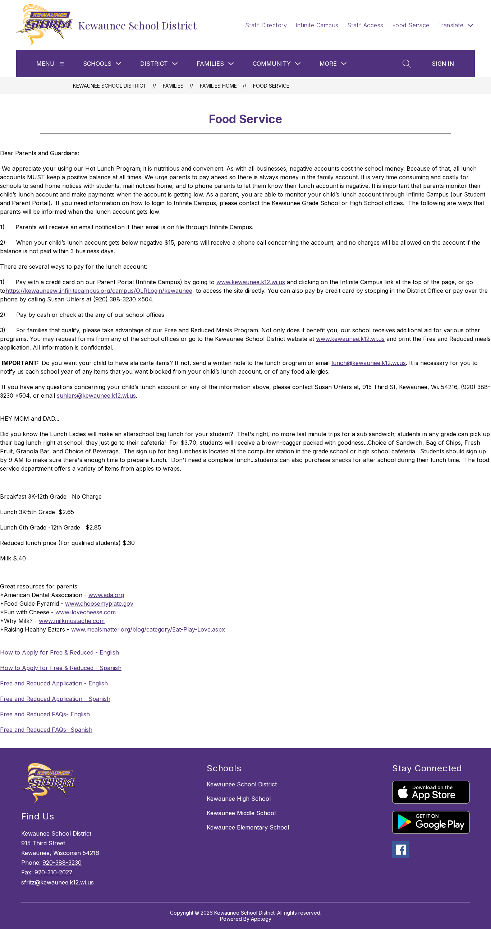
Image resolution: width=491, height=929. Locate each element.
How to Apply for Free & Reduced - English (59, 652)
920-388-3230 (62, 862)
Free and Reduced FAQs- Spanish (46, 729)
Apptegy (261, 919)
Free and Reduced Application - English (54, 683)
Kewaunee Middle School (241, 813)
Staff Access (365, 25)
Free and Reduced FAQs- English (45, 714)
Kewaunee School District (110, 86)
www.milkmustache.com (72, 620)
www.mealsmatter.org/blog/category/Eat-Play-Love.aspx (148, 629)
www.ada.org (106, 594)
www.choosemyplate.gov (99, 603)
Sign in (443, 63)
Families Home (218, 86)
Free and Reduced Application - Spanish (55, 698)
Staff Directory (266, 25)
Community (272, 63)
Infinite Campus (317, 25)
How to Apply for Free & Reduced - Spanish (60, 667)
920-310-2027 (54, 872)
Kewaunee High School (239, 798)
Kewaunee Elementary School (248, 827)
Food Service (411, 25)
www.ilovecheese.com (85, 612)
